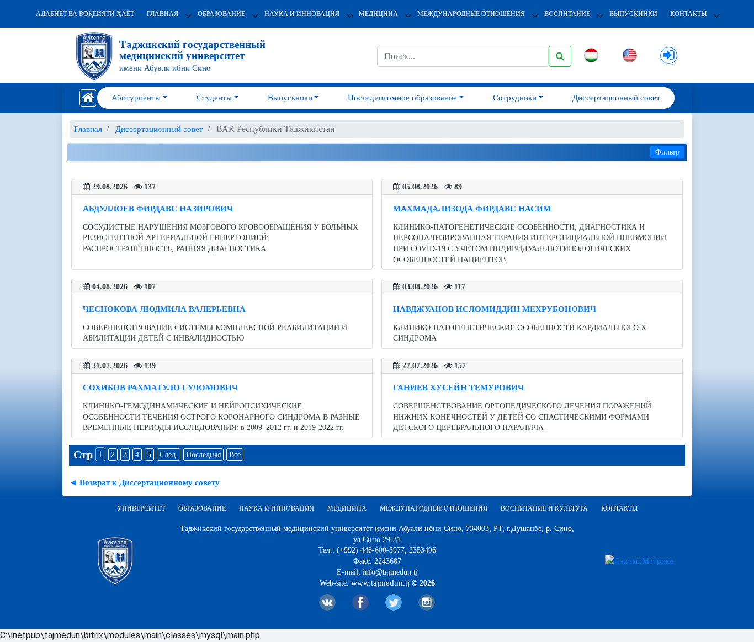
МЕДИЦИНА (378, 14)
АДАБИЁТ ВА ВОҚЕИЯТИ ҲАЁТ (85, 14)
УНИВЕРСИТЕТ (141, 508)
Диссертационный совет (616, 97)
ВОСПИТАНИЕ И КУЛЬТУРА (544, 508)
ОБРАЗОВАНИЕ (221, 14)
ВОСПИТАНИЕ (567, 14)
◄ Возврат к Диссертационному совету (144, 482)
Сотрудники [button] (515, 97)
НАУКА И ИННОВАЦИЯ (301, 14)
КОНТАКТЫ (688, 14)
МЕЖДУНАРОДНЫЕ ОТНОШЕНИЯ (471, 14)
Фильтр (667, 152)
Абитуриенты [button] (136, 97)
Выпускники (633, 14)
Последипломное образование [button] (402, 97)
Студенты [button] (214, 97)
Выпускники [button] (290, 97)
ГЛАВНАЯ (162, 14)
